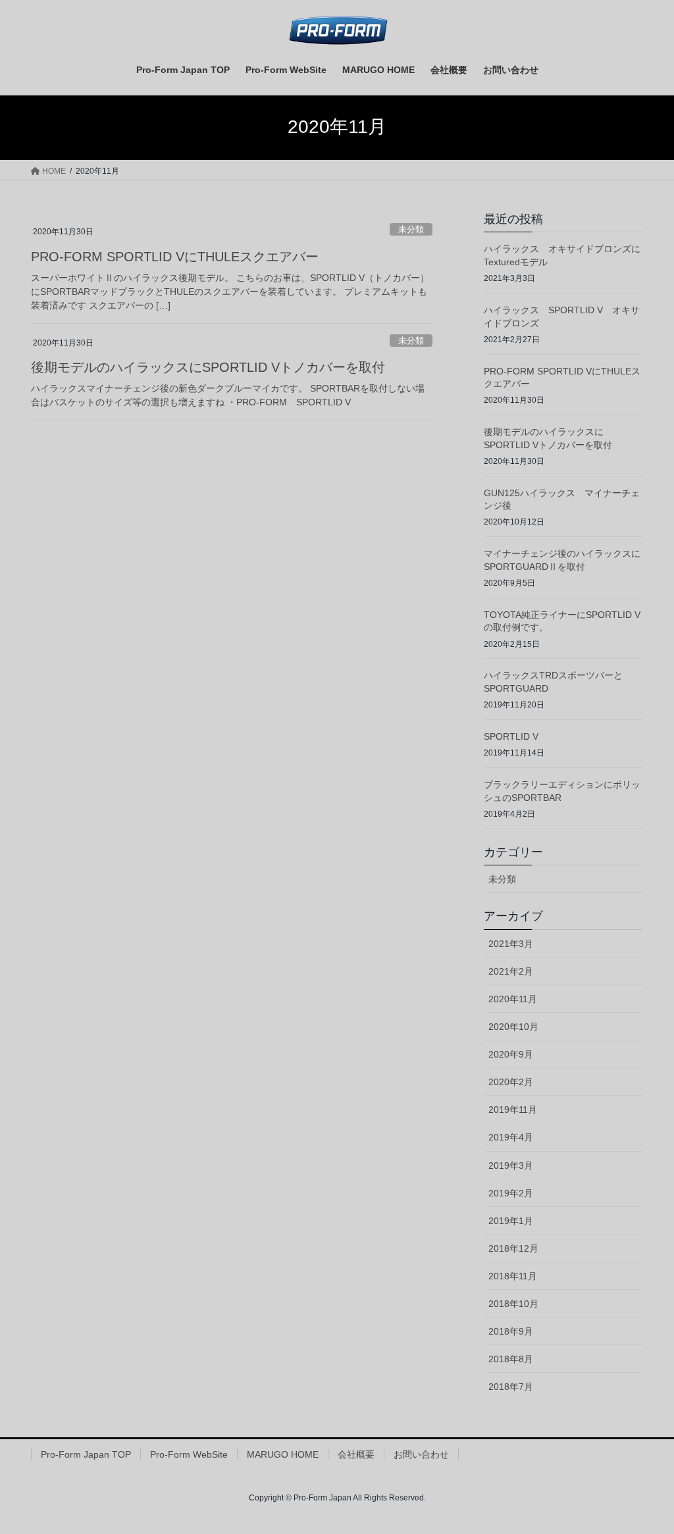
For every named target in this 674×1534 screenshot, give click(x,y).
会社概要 (356, 1454)
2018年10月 (513, 1303)
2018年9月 (510, 1331)
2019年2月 (510, 1193)
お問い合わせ (421, 1454)
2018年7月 (510, 1386)
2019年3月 (510, 1165)
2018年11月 (512, 1276)
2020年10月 (513, 1026)
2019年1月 (510, 1220)
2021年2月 (510, 971)
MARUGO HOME (283, 1454)
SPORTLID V (511, 736)
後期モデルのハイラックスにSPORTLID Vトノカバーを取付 (208, 367)
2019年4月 (510, 1137)
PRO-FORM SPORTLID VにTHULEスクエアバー (175, 256)
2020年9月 (510, 1054)
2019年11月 (512, 1109)
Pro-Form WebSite (189, 1454)
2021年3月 (510, 943)
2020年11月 (512, 999)
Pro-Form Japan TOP (86, 1454)
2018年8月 (510, 1359)
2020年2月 (510, 1082)
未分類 (411, 229)
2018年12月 (513, 1248)
